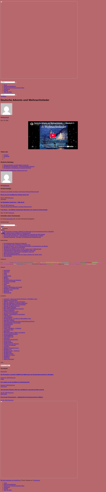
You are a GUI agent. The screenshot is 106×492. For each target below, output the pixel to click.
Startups (82, 262)
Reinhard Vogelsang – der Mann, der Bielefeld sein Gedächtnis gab (22, 237)
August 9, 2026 (5, 385)
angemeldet (9, 219)
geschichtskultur (8, 317)
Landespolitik (7, 276)
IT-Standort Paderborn (91, 264)
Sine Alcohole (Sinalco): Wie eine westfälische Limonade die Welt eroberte (24, 234)
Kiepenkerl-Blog (8, 324)
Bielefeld (51, 264)
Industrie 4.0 (72, 264)
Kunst (5, 274)
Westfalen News (8, 290)
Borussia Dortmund (9, 264)
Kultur (5, 273)
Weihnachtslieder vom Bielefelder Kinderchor (16, 165)
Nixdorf (80, 264)
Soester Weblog (8, 342)
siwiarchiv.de (7, 341)
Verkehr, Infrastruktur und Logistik (13, 287)
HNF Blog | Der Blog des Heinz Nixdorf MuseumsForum (19, 321)
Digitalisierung (42, 264)
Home (5, 85)
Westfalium (7, 356)
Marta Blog (7, 331)
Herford (25, 264)
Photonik (73, 262)
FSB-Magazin (7, 315)
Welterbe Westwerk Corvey (11, 348)
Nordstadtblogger (8, 335)
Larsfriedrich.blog (8, 329)
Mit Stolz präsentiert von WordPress (11, 480)
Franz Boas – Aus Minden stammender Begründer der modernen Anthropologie (24, 209)
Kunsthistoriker (83, 264)
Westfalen (95, 262)
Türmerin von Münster (10, 345)
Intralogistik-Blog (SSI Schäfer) (12, 322)
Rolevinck (6, 117)
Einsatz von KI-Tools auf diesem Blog (14, 87)
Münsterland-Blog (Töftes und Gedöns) (14, 332)
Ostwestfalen (35, 264)
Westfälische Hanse (9, 355)
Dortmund (56, 264)
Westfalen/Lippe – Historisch (11, 350)
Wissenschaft (35, 191)
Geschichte (7, 270)
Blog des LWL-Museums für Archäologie (15, 304)
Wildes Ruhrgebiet (9, 359)
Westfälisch (20, 264)
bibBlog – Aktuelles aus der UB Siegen (14, 301)
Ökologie (6, 278)
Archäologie (66, 264)
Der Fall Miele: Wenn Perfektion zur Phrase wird (17, 244)
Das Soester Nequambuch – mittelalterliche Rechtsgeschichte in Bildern (23, 235)
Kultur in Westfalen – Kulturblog (12, 328)
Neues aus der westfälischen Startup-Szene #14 (14, 170)
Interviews (6, 271)
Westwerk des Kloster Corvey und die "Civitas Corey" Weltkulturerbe (22, 249)
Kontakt (6, 90)
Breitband (90, 262)
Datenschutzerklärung (10, 86)
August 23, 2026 (5, 377)
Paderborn (6, 262)
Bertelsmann (29, 264)
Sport (5, 284)
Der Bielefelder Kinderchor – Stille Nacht (12, 202)
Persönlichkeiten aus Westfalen (9, 206)
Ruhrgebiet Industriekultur (11, 339)
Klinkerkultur (7, 325)
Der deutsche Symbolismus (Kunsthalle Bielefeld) (17, 168)
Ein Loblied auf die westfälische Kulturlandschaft (15, 382)
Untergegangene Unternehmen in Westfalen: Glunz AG (19, 251)
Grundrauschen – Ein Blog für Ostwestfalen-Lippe (17, 318)
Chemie (62, 264)
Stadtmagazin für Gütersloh (11, 343)
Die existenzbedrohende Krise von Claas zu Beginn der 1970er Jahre (23, 254)
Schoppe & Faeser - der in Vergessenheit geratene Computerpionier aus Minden (26, 246)
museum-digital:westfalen (11, 334)
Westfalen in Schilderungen (11, 288)
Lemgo (99, 262)
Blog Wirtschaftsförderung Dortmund (14, 308)
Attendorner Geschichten (10, 300)
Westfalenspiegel (8, 353)
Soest (87, 262)
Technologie (22, 191)
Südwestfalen (17, 262)
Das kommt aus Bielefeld (10, 313)
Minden (59, 264)
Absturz (42, 262)
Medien (6, 277)
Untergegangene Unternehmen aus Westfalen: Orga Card (19, 250)
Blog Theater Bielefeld (10, 307)
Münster (78, 262)
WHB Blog (7, 357)
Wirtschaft (28, 191)
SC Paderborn (65, 262)
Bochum (60, 262)
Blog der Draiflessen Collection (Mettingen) (15, 303)
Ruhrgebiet (11, 262)
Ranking (39, 262)
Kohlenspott (7, 327)
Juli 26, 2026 (4, 400)
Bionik (58, 262)
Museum (47, 264)
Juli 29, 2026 (4, 392)
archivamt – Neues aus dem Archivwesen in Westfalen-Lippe (20, 299)
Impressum (7, 89)
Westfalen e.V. (8, 349)
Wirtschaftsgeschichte (26, 262)
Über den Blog (8, 92)
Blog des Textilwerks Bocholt (12, 306)
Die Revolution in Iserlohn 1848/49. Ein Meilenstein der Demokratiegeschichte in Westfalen (29, 231)
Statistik (15, 264)
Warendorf (3, 264)
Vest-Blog (6, 346)
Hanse (70, 262)
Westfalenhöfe (8, 352)
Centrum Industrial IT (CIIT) (11, 311)
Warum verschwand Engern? (12, 253)
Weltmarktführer (51, 262)
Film (2, 262)
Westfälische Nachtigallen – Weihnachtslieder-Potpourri (19, 166)
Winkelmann (35, 262)
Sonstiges (3, 96)
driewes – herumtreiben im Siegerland (14, 314)
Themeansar (36, 480)
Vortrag (77, 264)
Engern (44, 262)
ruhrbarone (7, 338)
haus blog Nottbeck (9, 320)
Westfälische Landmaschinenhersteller (14, 247)
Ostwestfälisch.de (8, 336)
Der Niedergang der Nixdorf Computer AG (15, 243)
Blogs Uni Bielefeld (9, 310)
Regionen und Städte (7, 191)
